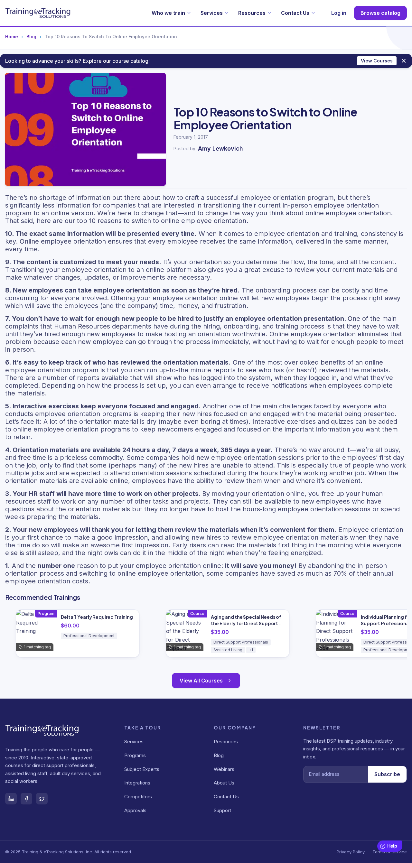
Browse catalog (380, 13)
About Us (224, 783)
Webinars (224, 769)
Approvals (135, 810)
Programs (135, 755)
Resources (252, 13)
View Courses (377, 60)
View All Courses (201, 680)
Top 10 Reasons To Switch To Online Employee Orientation (111, 36)
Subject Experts (141, 769)
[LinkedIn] (11, 798)
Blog (31, 36)
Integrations (137, 783)
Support (222, 810)
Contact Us (295, 13)
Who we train (168, 13)
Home (11, 36)
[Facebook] (26, 798)
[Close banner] (403, 61)
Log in (338, 13)
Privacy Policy (351, 851)
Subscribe (387, 774)
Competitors (138, 796)
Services (212, 13)
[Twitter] (42, 798)
